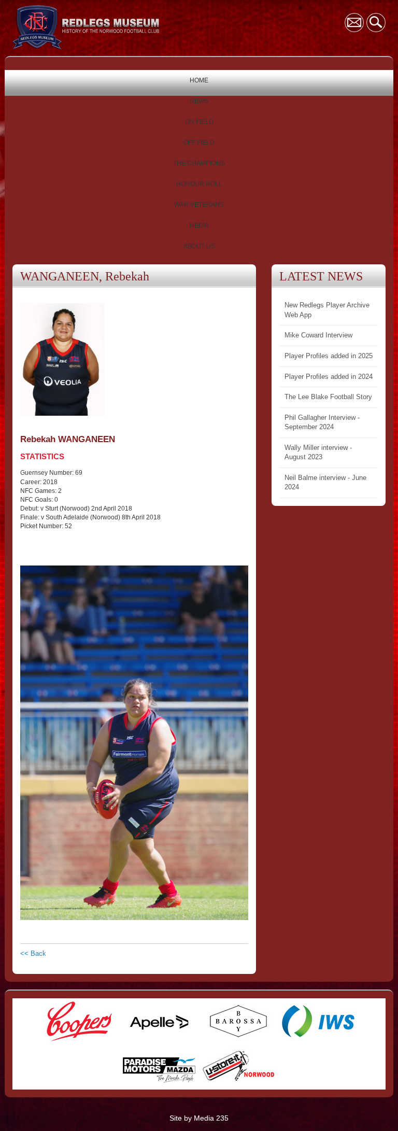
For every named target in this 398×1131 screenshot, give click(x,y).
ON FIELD (199, 121)
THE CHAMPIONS (199, 163)
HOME (199, 80)
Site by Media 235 (199, 1118)
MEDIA (199, 225)
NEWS (199, 101)
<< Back (33, 953)
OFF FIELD (199, 142)
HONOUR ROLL (199, 184)
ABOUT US (199, 246)
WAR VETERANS (199, 204)
